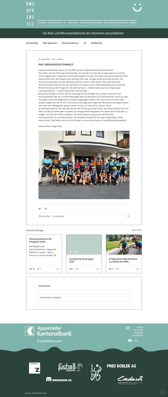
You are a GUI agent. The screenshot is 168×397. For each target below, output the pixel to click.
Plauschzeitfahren (70, 43)
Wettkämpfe (96, 43)
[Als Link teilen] (39, 208)
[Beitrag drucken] (46, 208)
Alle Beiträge (32, 43)
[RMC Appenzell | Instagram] (128, 327)
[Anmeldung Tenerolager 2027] (84, 245)
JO (85, 43)
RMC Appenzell (50, 43)
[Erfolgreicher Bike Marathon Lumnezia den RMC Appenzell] (124, 245)
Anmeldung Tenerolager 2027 (81, 260)
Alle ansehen (137, 230)
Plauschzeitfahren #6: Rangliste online (40, 240)
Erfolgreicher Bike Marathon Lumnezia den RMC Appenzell (123, 260)
